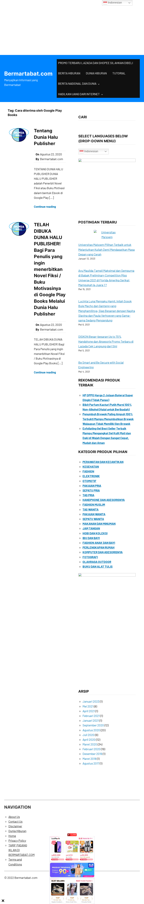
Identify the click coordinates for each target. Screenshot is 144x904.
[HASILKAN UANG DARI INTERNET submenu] (102, 94)
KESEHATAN (91, 466)
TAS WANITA (91, 509)
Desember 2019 (92, 753)
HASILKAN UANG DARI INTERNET (79, 94)
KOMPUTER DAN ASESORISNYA (103, 552)
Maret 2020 (90, 744)
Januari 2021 (91, 720)
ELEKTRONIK (91, 476)
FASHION (88, 471)
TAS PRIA (88, 495)
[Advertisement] (72, 26)
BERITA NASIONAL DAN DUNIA (77, 83)
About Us (14, 816)
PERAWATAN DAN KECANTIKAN (103, 462)
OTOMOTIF (89, 481)
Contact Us (15, 821)
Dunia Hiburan (17, 831)
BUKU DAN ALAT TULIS (98, 566)
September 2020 (93, 725)
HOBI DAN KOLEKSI (95, 533)
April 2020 (89, 739)
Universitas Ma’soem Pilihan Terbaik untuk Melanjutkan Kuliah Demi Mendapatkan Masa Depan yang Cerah (106, 249)
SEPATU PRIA (91, 490)
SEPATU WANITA (93, 519)
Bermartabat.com (28, 73)
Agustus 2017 (91, 763)
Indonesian (91, 151)
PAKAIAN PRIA (92, 485)
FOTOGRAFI (90, 557)
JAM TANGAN (91, 528)
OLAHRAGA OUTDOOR (97, 561)
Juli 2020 (88, 735)
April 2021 (89, 711)
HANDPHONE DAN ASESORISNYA (104, 500)
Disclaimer (15, 826)
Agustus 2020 (91, 730)
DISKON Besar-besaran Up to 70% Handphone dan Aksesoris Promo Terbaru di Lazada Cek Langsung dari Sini (105, 341)
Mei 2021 (88, 706)
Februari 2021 (91, 715)
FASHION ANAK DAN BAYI (99, 542)
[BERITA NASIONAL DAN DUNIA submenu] (99, 84)
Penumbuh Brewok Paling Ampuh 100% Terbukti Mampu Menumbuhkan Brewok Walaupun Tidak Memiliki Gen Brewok (108, 418)
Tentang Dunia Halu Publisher (46, 137)
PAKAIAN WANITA (94, 514)
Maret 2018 (89, 758)
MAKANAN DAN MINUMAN (99, 523)
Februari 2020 (91, 749)
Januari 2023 (91, 701)
